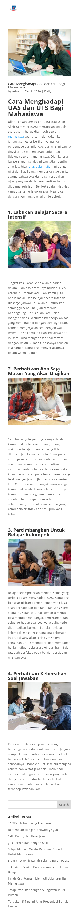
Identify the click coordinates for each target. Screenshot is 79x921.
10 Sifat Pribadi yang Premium (29, 823)
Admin (16, 91)
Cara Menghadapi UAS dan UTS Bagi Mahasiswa (36, 85)
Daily (47, 91)
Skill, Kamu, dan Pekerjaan (26, 836)
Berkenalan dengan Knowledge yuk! (33, 830)
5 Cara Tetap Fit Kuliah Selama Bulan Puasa (39, 861)
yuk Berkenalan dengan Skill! (28, 843)
